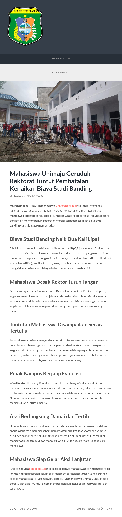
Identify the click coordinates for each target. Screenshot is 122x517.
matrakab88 (35, 196)
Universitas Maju (66, 205)
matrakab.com (27, 508)
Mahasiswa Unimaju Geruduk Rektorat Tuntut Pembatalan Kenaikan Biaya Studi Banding (51, 181)
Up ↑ (109, 508)
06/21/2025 (16, 196)
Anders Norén (95, 508)
